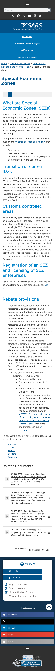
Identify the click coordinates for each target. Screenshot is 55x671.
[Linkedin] (34, 15)
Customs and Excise (20, 63)
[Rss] (40, 15)
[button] (27, 3)
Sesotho (12, 453)
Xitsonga (12, 457)
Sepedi (11, 450)
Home (4, 63)
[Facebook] (18, 15)
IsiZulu (11, 447)
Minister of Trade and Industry (30, 141)
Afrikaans (12, 444)
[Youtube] (29, 15)
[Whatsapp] (12, 15)
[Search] (49, 10)
